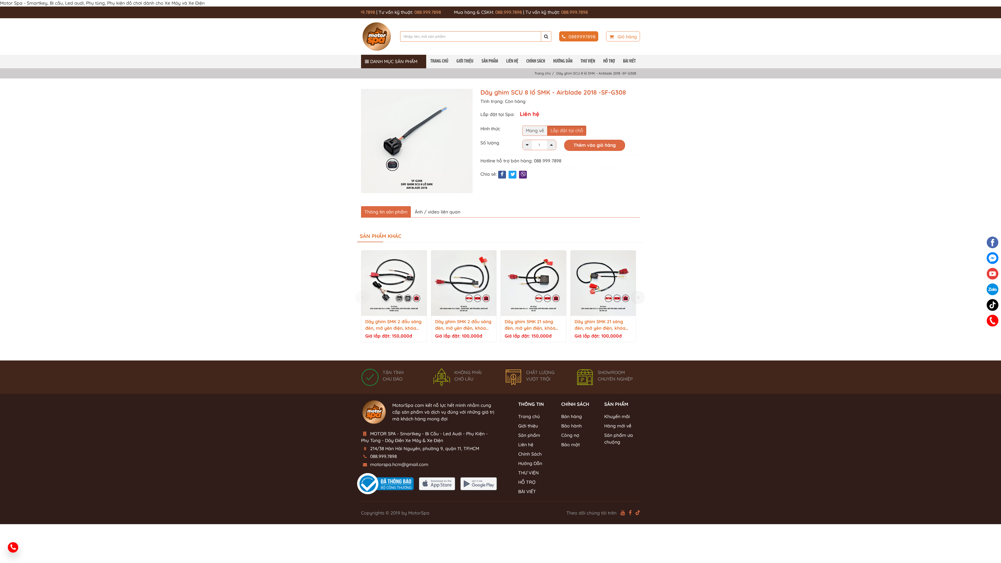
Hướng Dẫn (562, 61)
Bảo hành (571, 426)
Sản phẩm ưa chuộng (618, 438)
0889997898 (582, 36)
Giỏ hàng (626, 36)
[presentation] (362, 297)
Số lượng (489, 142)
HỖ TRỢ (609, 61)
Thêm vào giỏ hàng (594, 145)
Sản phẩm (489, 61)
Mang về (535, 130)
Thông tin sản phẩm (385, 212)
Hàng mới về (617, 426)
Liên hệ (512, 61)
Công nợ (570, 435)
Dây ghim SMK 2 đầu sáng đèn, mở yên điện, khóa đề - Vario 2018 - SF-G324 (393, 325)
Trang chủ (439, 61)
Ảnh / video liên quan (437, 212)
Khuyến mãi (617, 416)
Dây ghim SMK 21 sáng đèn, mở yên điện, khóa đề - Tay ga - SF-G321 (600, 325)
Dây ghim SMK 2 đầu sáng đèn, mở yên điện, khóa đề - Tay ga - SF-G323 (463, 325)
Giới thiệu (464, 61)
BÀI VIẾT (629, 61)
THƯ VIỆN (588, 61)
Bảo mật (570, 444)
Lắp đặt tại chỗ (567, 130)
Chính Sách (535, 61)
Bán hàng (571, 416)
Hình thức (490, 128)
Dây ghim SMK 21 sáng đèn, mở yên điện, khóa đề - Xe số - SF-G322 (530, 325)
